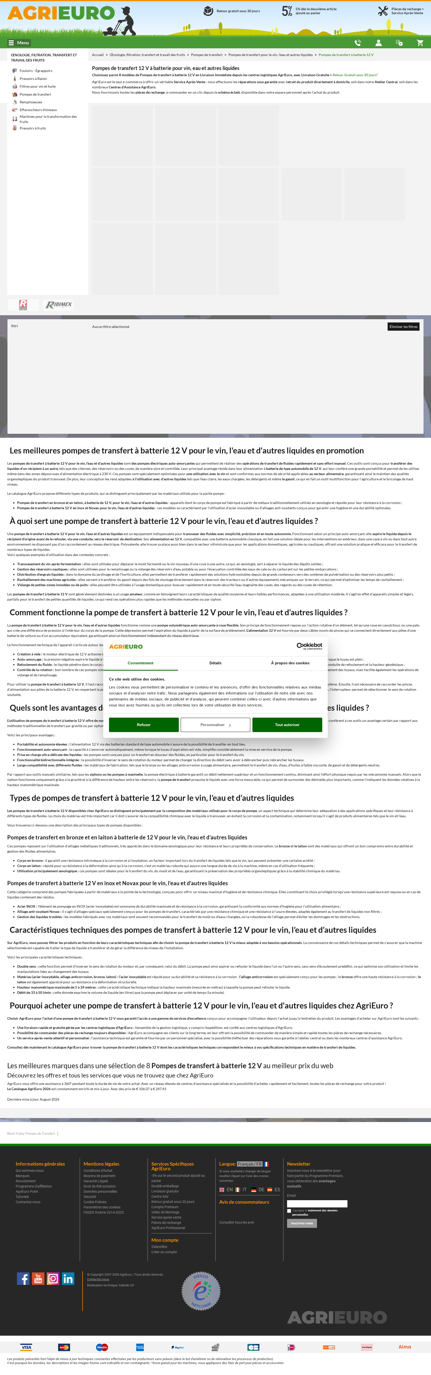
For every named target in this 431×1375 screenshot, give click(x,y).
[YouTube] (38, 1291)
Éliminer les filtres (404, 326)
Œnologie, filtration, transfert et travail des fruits (148, 55)
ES (276, 1189)
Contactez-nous (28, 1202)
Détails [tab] (216, 663)
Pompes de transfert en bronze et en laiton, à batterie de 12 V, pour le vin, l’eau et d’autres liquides (92, 502)
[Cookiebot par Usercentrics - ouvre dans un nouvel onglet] (300, 646)
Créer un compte (164, 1252)
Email (291, 1195)
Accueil (98, 55)
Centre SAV (160, 1196)
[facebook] (23, 1291)
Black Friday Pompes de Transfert (31, 1133)
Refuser (144, 725)
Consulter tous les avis (236, 1222)
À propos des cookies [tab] (290, 663)
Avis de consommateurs (244, 1202)
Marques (22, 1176)
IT (244, 1189)
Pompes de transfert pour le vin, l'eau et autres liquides (271, 55)
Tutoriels (22, 1197)
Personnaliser (213, 725)
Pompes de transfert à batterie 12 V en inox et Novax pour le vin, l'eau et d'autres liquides (86, 508)
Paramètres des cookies (102, 1207)
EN (228, 1189)
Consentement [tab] (140, 663)
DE (260, 1189)
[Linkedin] (68, 1291)
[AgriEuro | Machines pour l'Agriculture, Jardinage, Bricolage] (74, 13)
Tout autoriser (287, 725)
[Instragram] (53, 1291)
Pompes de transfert (207, 55)
